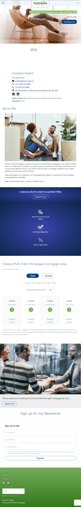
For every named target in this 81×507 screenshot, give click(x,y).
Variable (48, 276)
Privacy (5, 471)
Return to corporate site (10, 496)
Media (5, 479)
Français (77, 2)
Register (40, 458)
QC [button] (50, 290)
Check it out (40, 197)
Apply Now (10, 403)
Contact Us (69, 22)
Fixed (32, 276)
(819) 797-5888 (24, 84)
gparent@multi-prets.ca (24, 81)
